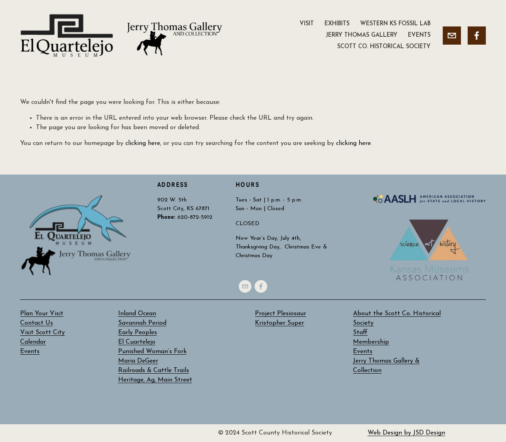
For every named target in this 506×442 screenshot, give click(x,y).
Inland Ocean (137, 313)
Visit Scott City (42, 332)
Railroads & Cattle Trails (153, 370)
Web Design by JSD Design (406, 433)
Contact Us (36, 323)
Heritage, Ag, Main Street (155, 380)
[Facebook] (477, 35)
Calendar (33, 342)
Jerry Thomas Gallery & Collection (386, 366)
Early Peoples (137, 332)
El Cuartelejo (136, 342)
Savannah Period (142, 323)
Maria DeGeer (138, 361)
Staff (360, 332)
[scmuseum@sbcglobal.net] (452, 35)
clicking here (142, 143)
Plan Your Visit (41, 313)
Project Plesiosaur (280, 313)
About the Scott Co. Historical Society (397, 318)
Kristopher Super (279, 323)
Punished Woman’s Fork (152, 351)
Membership (371, 342)
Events (362, 351)
